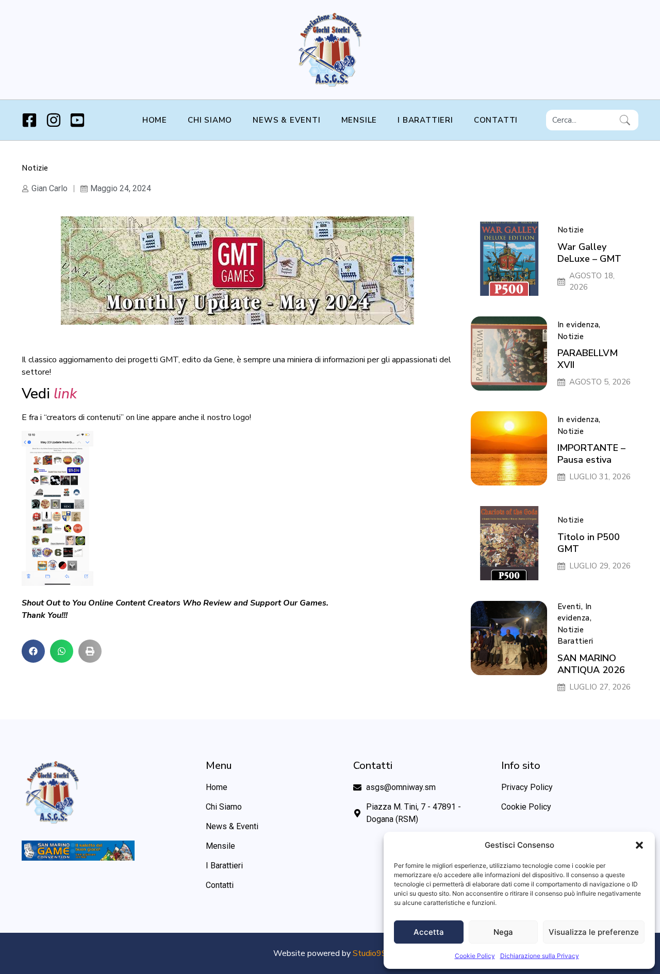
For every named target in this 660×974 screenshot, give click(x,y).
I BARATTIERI (425, 120)
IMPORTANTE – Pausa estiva (591, 454)
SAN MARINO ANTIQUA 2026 (591, 664)
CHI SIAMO (210, 120)
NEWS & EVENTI (286, 120)
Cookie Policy (475, 956)
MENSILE (359, 120)
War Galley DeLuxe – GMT (589, 253)
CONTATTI (496, 120)
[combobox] (581, 120)
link (65, 394)
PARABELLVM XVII (587, 359)
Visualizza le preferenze (594, 932)
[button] (639, 845)
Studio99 (370, 953)
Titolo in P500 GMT (588, 543)
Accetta (429, 932)
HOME (154, 120)
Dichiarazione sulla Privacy (539, 956)
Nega (503, 932)
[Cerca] (627, 120)
